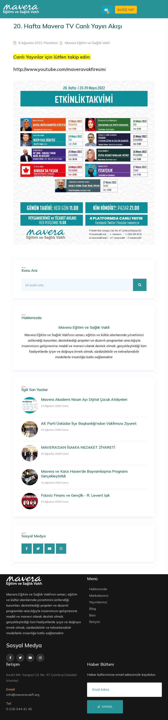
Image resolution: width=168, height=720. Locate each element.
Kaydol (107, 706)
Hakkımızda (98, 589)
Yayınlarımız (98, 602)
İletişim (94, 622)
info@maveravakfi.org (22, 695)
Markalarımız (98, 595)
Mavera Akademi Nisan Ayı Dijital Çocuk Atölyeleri (84, 399)
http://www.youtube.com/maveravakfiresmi (59, 69)
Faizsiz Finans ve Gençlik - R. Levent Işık (75, 495)
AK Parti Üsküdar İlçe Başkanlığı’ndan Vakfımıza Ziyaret (88, 423)
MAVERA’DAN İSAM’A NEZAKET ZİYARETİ (78, 447)
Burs (92, 615)
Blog (92, 609)
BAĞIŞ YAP (126, 10)
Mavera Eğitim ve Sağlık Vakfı (87, 43)
